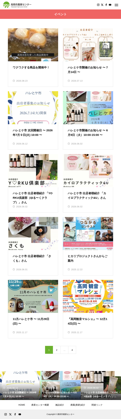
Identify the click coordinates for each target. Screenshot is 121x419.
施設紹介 (59, 405)
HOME (21, 405)
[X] (102, 4)
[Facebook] (106, 4)
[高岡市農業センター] (17, 5)
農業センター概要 (40, 405)
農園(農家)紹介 (77, 405)
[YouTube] (110, 4)
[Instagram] (98, 4)
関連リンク (97, 405)
